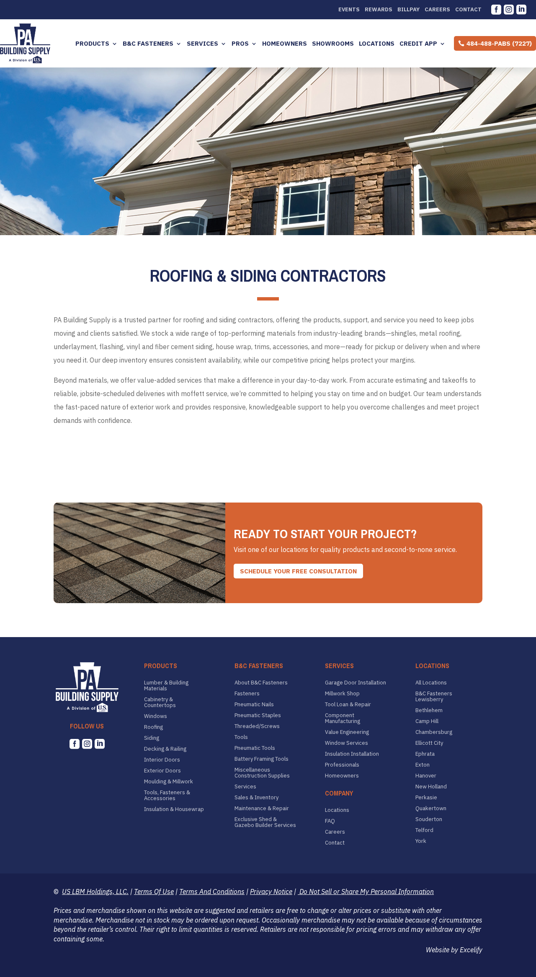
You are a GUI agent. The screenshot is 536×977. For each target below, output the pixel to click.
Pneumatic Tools (254, 748)
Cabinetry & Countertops (160, 702)
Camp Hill (426, 721)
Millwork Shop (342, 694)
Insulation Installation (352, 754)
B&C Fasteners (148, 44)
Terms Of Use (154, 891)
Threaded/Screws (257, 726)
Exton (422, 765)
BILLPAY (408, 10)
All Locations (431, 683)
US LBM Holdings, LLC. (95, 891)
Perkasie (426, 798)
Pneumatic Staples (257, 715)
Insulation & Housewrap (174, 809)
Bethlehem (429, 710)
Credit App (418, 44)
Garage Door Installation (355, 683)
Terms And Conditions (212, 891)
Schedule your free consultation (298, 571)
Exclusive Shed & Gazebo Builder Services (265, 822)
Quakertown (430, 808)
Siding (151, 738)
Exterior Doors (162, 771)
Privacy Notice (271, 891)
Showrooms (333, 44)
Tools (241, 737)
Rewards (378, 10)
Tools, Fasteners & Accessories (167, 795)
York (420, 841)
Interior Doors (162, 760)
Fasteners (247, 694)
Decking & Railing (165, 749)
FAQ (330, 821)
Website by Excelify (454, 950)
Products (92, 44)
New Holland (431, 787)
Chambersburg (433, 732)
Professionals (342, 765)
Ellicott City (429, 743)
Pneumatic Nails (254, 704)
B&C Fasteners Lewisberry (433, 696)
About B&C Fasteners (261, 683)
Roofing (153, 727)
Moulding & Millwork (168, 782)
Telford (424, 830)
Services (202, 44)
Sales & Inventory (256, 798)
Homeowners (284, 44)
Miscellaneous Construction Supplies (262, 773)
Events (349, 10)
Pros (240, 44)
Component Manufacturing (342, 718)
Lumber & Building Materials (166, 686)
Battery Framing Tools (261, 759)
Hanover (425, 776)
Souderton (428, 819)
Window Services (346, 743)
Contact (468, 10)
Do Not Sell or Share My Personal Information (366, 891)
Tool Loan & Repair (348, 704)
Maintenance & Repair (261, 808)
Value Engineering (347, 732)
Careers (437, 10)
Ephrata (425, 754)
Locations (376, 44)
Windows (155, 716)
